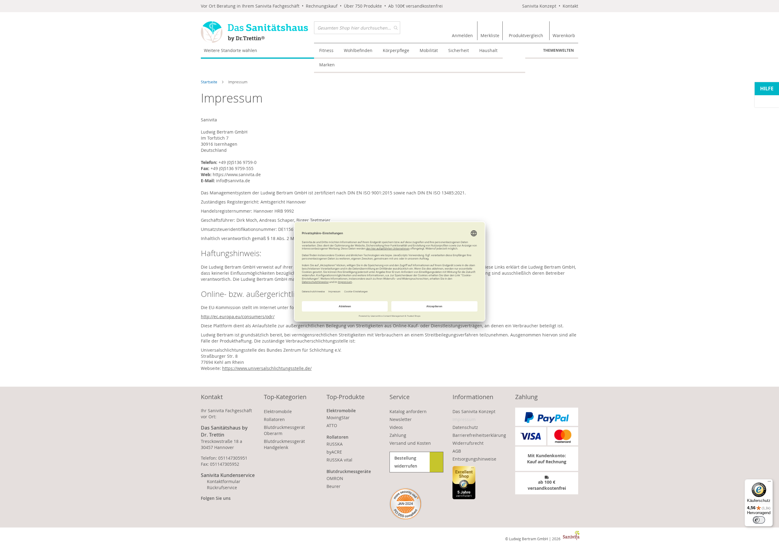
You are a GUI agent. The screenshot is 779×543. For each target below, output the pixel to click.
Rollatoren (274, 419)
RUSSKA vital (339, 460)
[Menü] (769, 482)
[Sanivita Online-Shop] (257, 32)
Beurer (334, 486)
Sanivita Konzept (539, 6)
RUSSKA (335, 444)
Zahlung (398, 435)
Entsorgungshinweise (474, 459)
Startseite (209, 81)
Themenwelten (558, 50)
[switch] (759, 520)
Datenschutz (465, 427)
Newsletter (401, 419)
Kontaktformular (223, 481)
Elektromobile (278, 411)
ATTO (332, 425)
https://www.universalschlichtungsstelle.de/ (267, 368)
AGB (456, 451)
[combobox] (357, 27)
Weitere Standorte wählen (230, 50)
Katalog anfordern (408, 411)
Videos (396, 427)
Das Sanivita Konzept (473, 411)
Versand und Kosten (410, 443)
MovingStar (338, 417)
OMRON (335, 478)
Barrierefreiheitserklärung (479, 435)
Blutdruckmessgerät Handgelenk (284, 444)
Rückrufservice (222, 487)
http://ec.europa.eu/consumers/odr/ (237, 316)
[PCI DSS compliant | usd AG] (405, 504)
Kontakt (570, 6)
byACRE (334, 452)
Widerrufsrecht (468, 443)
